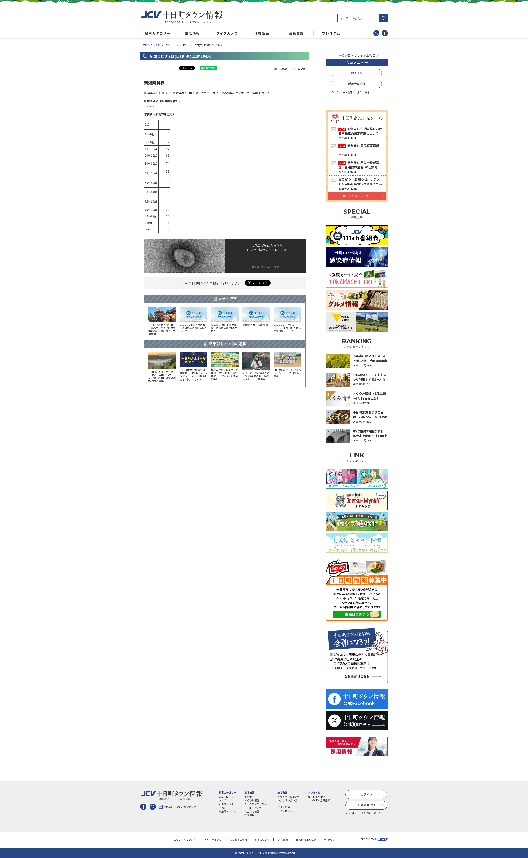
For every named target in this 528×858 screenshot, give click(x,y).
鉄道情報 (249, 815)
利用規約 (329, 839)
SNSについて (262, 839)
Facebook (385, 33)
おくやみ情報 (251, 800)
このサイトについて (184, 839)
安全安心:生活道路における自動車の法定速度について (360, 131)
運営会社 (283, 839)
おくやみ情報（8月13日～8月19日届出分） (369, 395)
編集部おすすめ (227, 811)
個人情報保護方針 (306, 839)
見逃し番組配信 (316, 796)
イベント (224, 807)
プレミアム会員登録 (319, 800)
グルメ (222, 800)
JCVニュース (171, 45)
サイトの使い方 (212, 839)
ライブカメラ (284, 810)
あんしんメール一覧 (356, 196)
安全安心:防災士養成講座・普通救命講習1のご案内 (358, 164)
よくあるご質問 (238, 839)
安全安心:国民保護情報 (363, 145)
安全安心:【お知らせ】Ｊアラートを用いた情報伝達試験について (360, 184)
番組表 (248, 796)
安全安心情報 (251, 811)
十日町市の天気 (253, 807)
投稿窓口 (168, 806)
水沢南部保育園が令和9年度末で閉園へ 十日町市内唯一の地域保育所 (370, 435)
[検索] (384, 18)
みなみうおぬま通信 (288, 796)
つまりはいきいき (287, 800)
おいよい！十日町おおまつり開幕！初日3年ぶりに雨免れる (370, 379)
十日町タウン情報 (150, 45)
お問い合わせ (188, 806)
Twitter (376, 33)
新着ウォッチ (226, 804)
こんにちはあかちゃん (256, 804)
